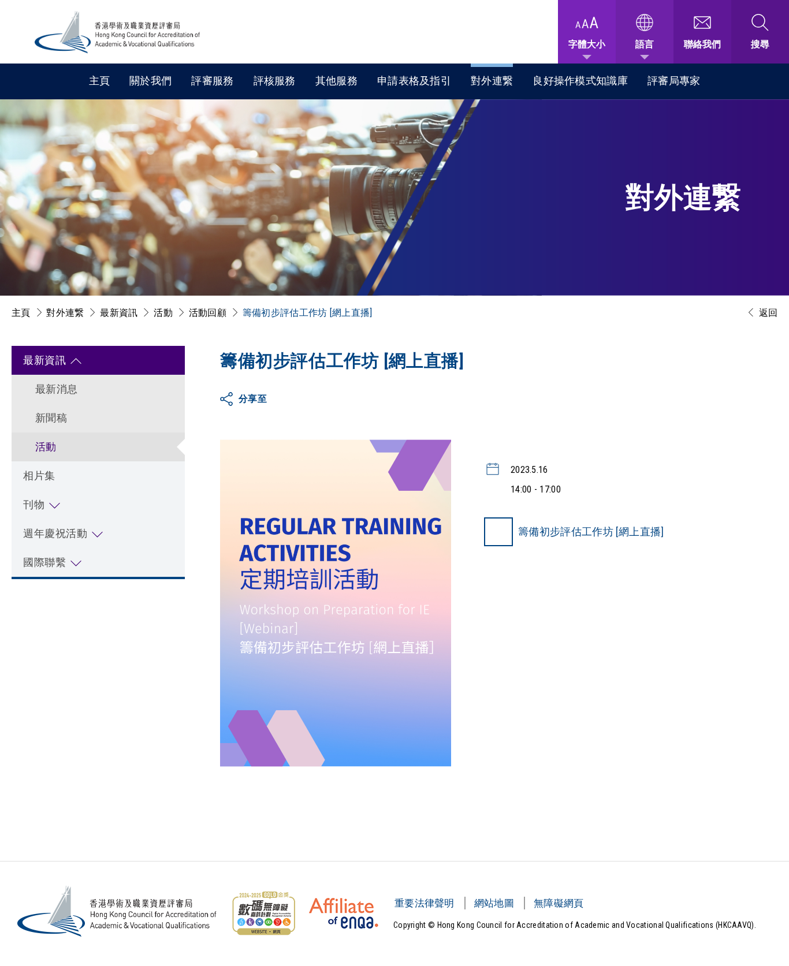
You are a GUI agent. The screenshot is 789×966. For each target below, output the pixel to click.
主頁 (99, 80)
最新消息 (56, 389)
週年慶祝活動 (55, 533)
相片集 (39, 475)
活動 (163, 312)
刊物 (33, 504)
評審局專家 (674, 80)
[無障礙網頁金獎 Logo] (263, 913)
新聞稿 (51, 418)
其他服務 (336, 80)
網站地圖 (494, 903)
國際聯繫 (44, 562)
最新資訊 (118, 312)
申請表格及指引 (414, 80)
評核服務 (275, 80)
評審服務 (212, 80)
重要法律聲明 (424, 903)
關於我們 (150, 80)
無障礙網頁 (559, 903)
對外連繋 (492, 80)
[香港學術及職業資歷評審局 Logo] (118, 32)
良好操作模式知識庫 (580, 80)
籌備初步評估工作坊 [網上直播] (591, 531)
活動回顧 (207, 312)
